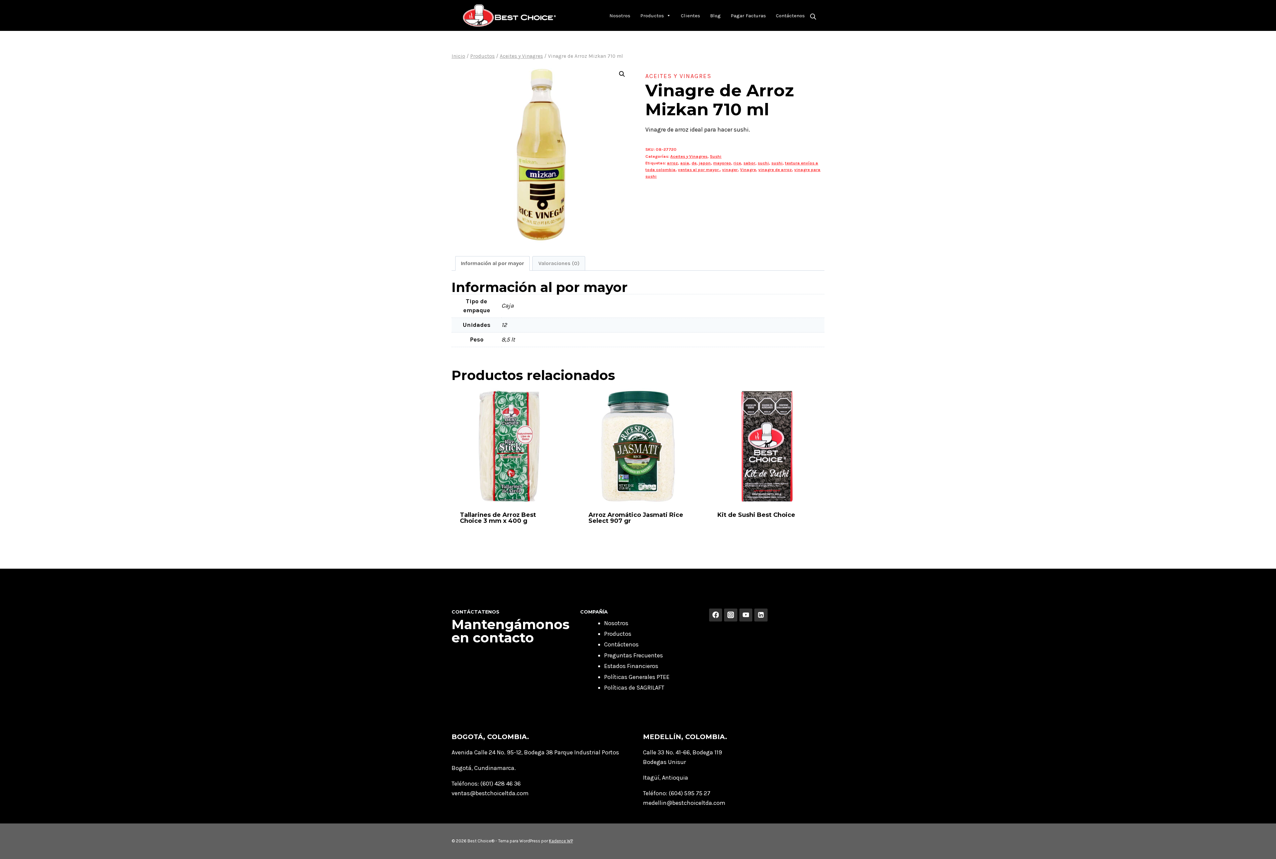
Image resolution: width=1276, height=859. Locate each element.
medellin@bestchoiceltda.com (684, 803)
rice (737, 162)
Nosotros (619, 16)
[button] (622, 74)
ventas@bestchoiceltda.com (490, 793)
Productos (652, 16)
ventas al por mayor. (699, 169)
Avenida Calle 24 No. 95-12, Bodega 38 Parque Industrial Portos (535, 752)
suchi (763, 162)
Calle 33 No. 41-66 (666, 752)
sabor (749, 162)
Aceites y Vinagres (678, 76)
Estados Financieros (631, 666)
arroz (672, 162)
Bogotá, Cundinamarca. (484, 768)
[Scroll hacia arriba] (1260, 847)
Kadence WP (561, 840)
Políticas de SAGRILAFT (634, 687)
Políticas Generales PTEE (637, 677)
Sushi (715, 156)
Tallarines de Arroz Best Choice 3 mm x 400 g (498, 518)
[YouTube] (746, 615)
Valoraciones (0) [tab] (559, 263)
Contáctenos (790, 16)
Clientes (690, 16)
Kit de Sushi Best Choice (756, 515)
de (693, 162)
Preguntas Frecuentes (633, 655)
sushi (777, 162)
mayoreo (722, 162)
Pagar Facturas (748, 16)
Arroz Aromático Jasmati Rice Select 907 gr (635, 518)
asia (684, 162)
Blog (715, 16)
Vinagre (748, 169)
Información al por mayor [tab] (492, 263)
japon (705, 162)
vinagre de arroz (775, 169)
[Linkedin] (761, 615)
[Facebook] (715, 615)
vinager (730, 169)
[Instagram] (730, 615)
